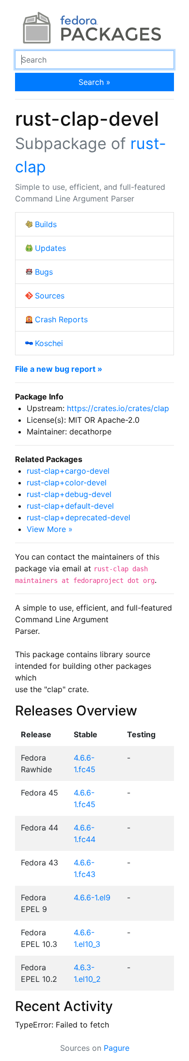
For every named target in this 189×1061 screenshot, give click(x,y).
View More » (50, 529)
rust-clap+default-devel (70, 506)
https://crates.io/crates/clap (118, 408)
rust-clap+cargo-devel (68, 471)
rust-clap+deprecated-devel (78, 517)
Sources (49, 295)
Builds (46, 224)
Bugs (44, 272)
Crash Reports (61, 319)
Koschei (49, 343)
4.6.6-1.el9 (92, 897)
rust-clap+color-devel (67, 482)
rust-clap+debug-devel (69, 494)
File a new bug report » (58, 369)
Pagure (116, 1048)
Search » (94, 82)
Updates (50, 248)
